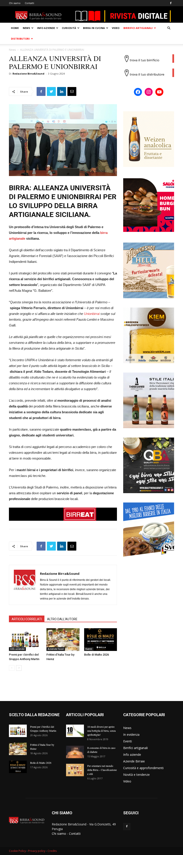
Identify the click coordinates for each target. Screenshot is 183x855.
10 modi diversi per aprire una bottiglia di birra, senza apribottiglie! (101, 730)
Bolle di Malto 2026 (96, 654)
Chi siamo (15, 3)
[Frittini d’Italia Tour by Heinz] (62, 639)
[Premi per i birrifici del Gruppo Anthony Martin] (25, 639)
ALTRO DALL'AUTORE (62, 619)
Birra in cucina (94, 28)
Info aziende (46, 28)
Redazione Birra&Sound (28, 73)
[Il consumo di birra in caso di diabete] (75, 752)
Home (15, 28)
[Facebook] (170, 3)
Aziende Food (56, 648)
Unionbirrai (92, 314)
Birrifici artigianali (138, 28)
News (26, 28)
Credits (52, 851)
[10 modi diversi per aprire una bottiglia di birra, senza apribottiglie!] (75, 731)
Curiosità (69, 28)
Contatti (29, 3)
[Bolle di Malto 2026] (100, 639)
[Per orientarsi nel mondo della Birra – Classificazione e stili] (75, 770)
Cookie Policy (17, 851)
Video (115, 28)
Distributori (20, 38)
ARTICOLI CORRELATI (27, 619)
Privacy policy (36, 851)
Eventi (88, 648)
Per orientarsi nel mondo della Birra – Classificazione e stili (102, 770)
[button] (168, 28)
